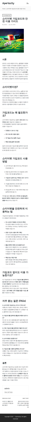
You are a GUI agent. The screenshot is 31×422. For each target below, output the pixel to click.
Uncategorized (6, 15)
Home (3, 8)
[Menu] (28, 3)
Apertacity (8, 3)
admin (7, 389)
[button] (8, 392)
